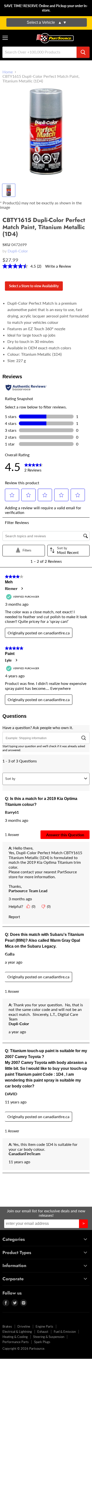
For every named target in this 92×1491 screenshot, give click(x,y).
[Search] (83, 52)
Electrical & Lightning (17, 1332)
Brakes (7, 1326)
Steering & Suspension (48, 1337)
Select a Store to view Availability (34, 286)
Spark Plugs (42, 1342)
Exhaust (42, 1332)
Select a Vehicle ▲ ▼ (47, 22)
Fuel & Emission (65, 1332)
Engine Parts (44, 1326)
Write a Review (58, 266)
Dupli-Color (18, 250)
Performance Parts (15, 1342)
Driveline (23, 1326)
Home (7, 72)
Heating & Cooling (15, 1337)
